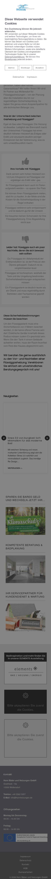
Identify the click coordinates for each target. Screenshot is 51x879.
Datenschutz (18, 76)
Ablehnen (11, 67)
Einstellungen (25, 68)
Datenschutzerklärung (15, 56)
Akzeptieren (40, 68)
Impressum (32, 76)
